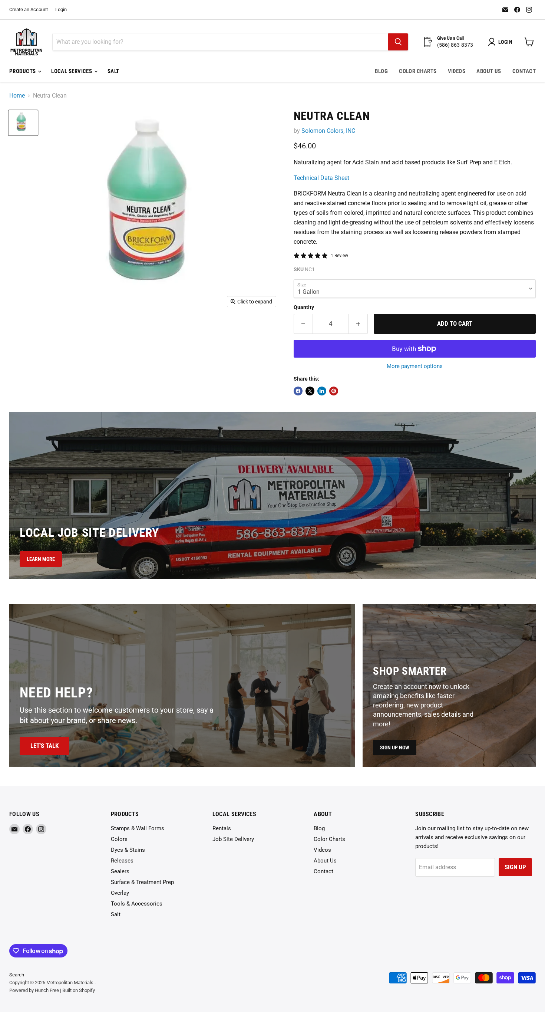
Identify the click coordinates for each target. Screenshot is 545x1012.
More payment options (415, 366)
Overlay (120, 893)
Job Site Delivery (233, 839)
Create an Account (28, 9)
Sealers (120, 871)
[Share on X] (309, 391)
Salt (113, 71)
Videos (457, 71)
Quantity (304, 307)
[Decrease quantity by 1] (303, 324)
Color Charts (417, 71)
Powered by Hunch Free (34, 990)
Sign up (515, 867)
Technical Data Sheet (321, 177)
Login (61, 9)
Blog (381, 71)
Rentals (221, 828)
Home (17, 95)
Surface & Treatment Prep (142, 882)
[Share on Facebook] (298, 391)
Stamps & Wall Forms (137, 828)
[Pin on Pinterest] (333, 391)
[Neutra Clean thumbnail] (23, 122)
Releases (122, 860)
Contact (524, 71)
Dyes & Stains (128, 850)
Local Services (72, 71)
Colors (119, 839)
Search (16, 975)
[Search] (398, 41)
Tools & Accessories (136, 903)
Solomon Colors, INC (328, 130)
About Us (488, 71)
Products (23, 71)
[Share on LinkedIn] (321, 391)
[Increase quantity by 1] (358, 324)
